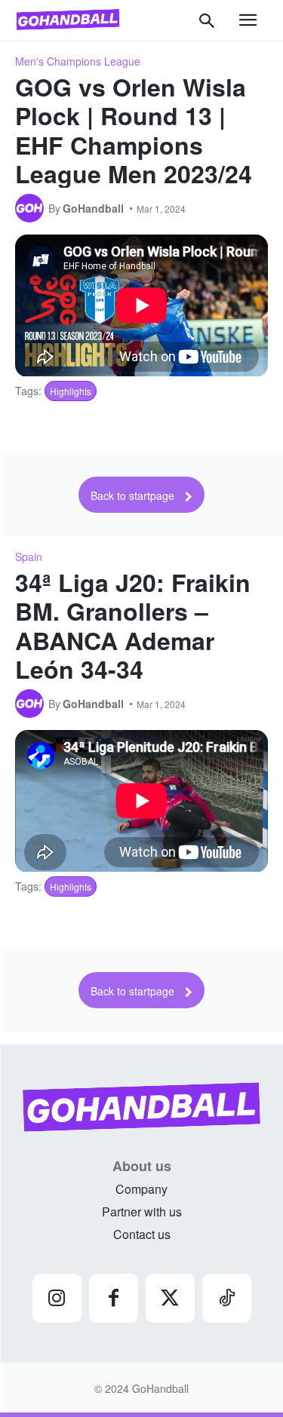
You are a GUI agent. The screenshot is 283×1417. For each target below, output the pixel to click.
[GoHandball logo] (68, 19)
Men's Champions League (77, 61)
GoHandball (93, 208)
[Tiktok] (226, 1298)
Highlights (70, 391)
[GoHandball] (31, 208)
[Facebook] (113, 1298)
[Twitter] (170, 1298)
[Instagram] (57, 1298)
